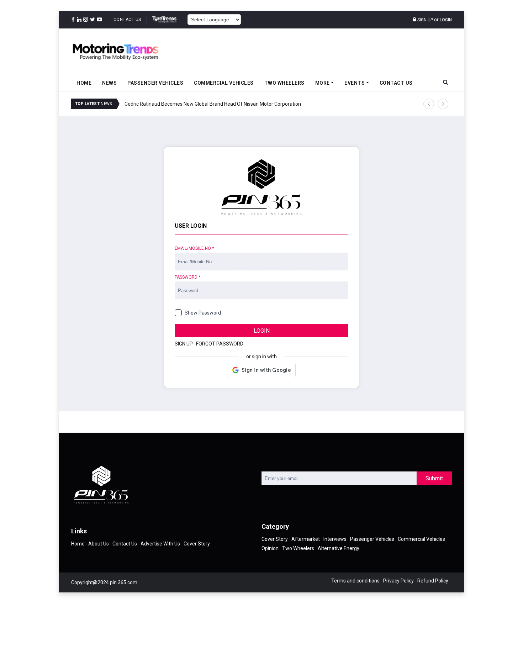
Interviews (335, 539)
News (109, 83)
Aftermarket (305, 539)
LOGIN (262, 330)
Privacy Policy (398, 581)
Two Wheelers (284, 83)
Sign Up (424, 19)
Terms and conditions (355, 581)
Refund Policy (432, 581)
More (322, 83)
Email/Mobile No (194, 248)
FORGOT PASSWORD (219, 344)
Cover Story (197, 544)
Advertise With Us (160, 544)
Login (446, 19)
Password (187, 277)
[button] (428, 104)
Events (354, 83)
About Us (98, 544)
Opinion (270, 548)
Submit (434, 478)
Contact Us (127, 19)
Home (83, 83)
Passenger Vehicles (155, 83)
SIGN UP (184, 344)
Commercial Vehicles (224, 83)
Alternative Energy (338, 548)
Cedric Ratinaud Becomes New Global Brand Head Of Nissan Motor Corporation (213, 104)
